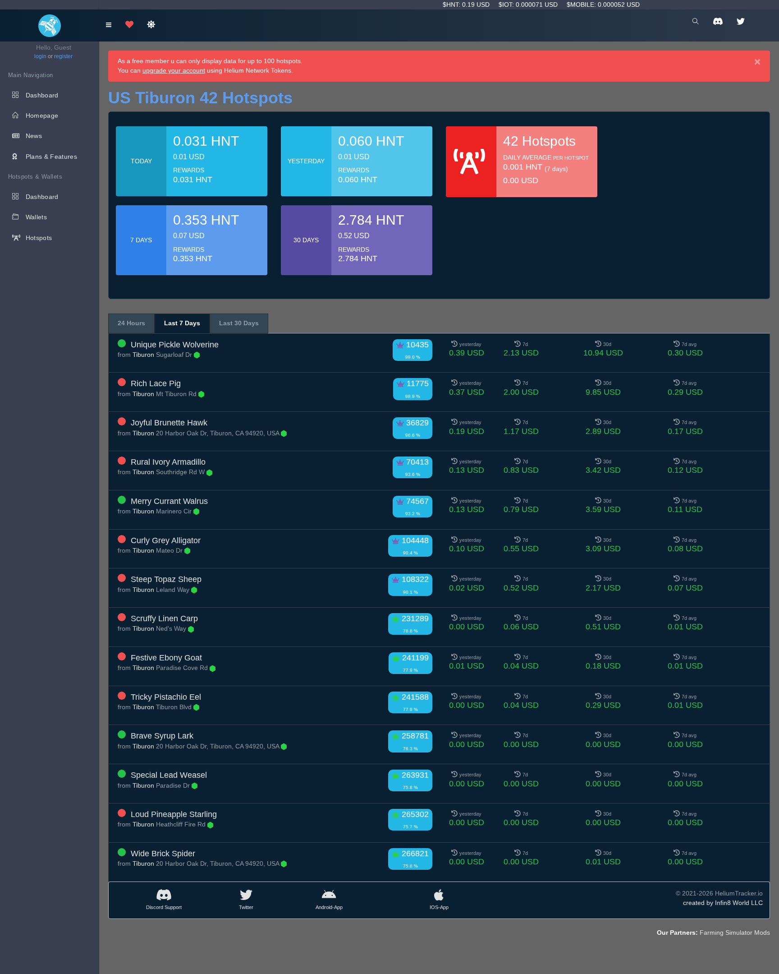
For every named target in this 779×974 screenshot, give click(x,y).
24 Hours (131, 323)
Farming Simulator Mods (735, 932)
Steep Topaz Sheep (166, 579)
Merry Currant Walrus (169, 501)
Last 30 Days (239, 323)
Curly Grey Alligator (166, 540)
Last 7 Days (182, 323)
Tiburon (143, 354)
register (63, 56)
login (40, 56)
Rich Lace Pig (156, 383)
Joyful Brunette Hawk (169, 422)
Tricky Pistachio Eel (166, 697)
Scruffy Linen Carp (164, 618)
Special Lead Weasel (169, 775)
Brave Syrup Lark (162, 735)
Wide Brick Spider (163, 853)
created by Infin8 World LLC (723, 902)
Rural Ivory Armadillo (168, 461)
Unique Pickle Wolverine (175, 344)
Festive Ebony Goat (166, 657)
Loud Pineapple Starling (174, 814)
